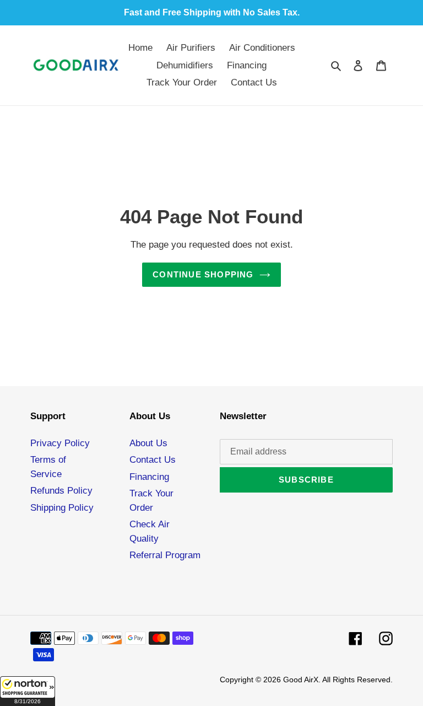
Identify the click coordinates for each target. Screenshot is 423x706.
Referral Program (164, 555)
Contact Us (152, 459)
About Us (148, 443)
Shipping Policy (62, 507)
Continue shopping (203, 274)
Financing (149, 477)
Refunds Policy (61, 490)
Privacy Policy (60, 443)
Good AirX (300, 679)
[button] (27, 691)
